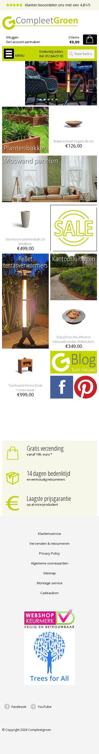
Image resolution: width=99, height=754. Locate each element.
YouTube (45, 706)
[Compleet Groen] (49, 23)
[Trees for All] (49, 683)
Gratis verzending (45, 448)
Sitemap (49, 573)
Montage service (49, 583)
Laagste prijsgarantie (49, 498)
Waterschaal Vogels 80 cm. (73, 141)
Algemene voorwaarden (49, 563)
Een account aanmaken (23, 42)
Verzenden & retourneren (49, 543)
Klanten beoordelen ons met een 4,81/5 (57, 5)
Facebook (18, 706)
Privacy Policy (49, 553)
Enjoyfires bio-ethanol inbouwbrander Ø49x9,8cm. (74, 339)
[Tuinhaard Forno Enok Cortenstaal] (25, 376)
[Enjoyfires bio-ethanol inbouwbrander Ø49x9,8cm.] (73, 327)
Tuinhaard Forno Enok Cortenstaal (25, 387)
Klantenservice (49, 533)
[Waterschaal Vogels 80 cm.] (73, 131)
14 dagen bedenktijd (48, 473)
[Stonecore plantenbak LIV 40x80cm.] (25, 230)
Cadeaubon (49, 593)
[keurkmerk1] (49, 627)
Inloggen (12, 37)
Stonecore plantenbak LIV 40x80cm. (25, 241)
